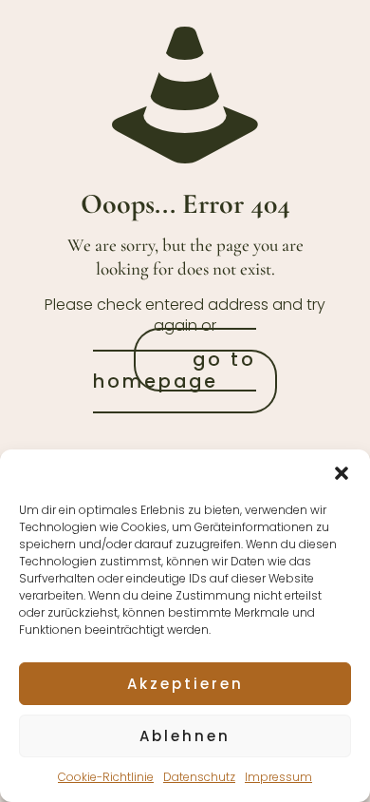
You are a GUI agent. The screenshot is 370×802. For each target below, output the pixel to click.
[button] (341, 473)
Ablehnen (185, 736)
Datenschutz (199, 777)
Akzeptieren (185, 684)
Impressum (278, 777)
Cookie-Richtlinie (106, 777)
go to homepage (174, 370)
